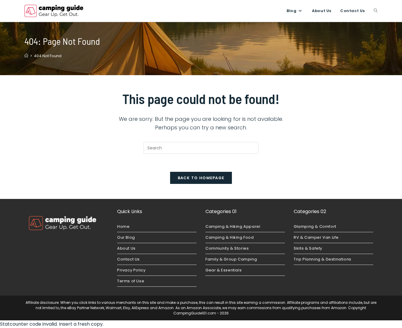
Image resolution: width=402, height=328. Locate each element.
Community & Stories (227, 248)
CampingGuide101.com (194, 313)
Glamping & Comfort (315, 226)
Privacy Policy (131, 270)
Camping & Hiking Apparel (232, 226)
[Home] (26, 56)
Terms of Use (130, 281)
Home (123, 226)
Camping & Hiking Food (229, 237)
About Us (126, 248)
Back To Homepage (201, 178)
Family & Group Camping (231, 259)
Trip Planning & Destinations (322, 259)
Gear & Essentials (223, 270)
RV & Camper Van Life (316, 237)
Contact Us (128, 259)
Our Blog (126, 237)
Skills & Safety (308, 248)
